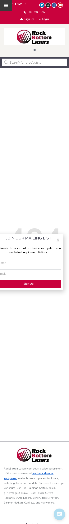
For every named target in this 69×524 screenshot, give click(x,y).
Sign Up (29, 19)
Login (45, 19)
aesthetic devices (42, 473)
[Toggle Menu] (6, 5)
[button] (58, 239)
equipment (10, 478)
